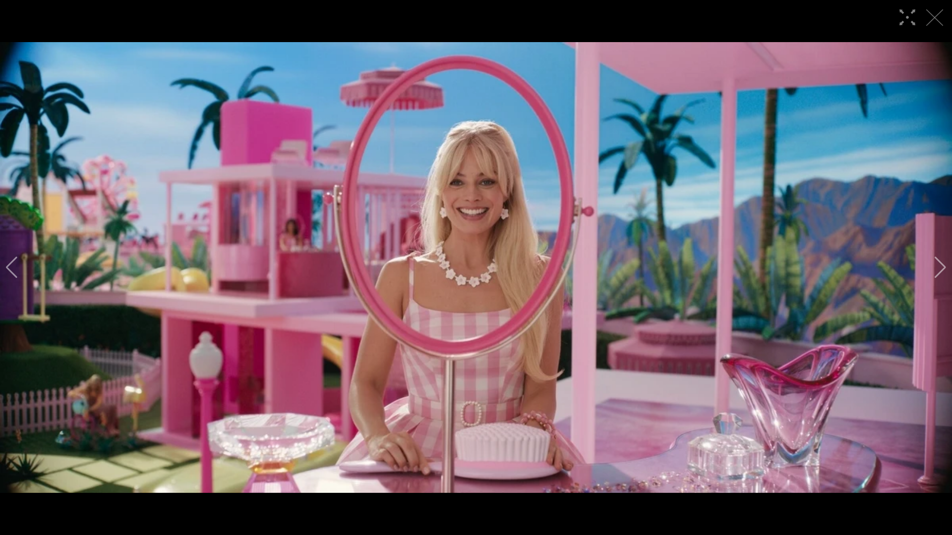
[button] (11, 267)
